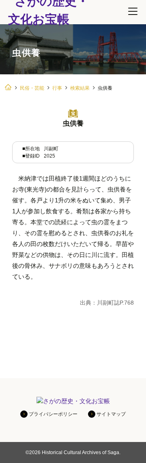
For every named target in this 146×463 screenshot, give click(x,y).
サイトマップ (111, 414)
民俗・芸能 (32, 88)
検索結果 (80, 88)
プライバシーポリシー (53, 414)
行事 (57, 88)
